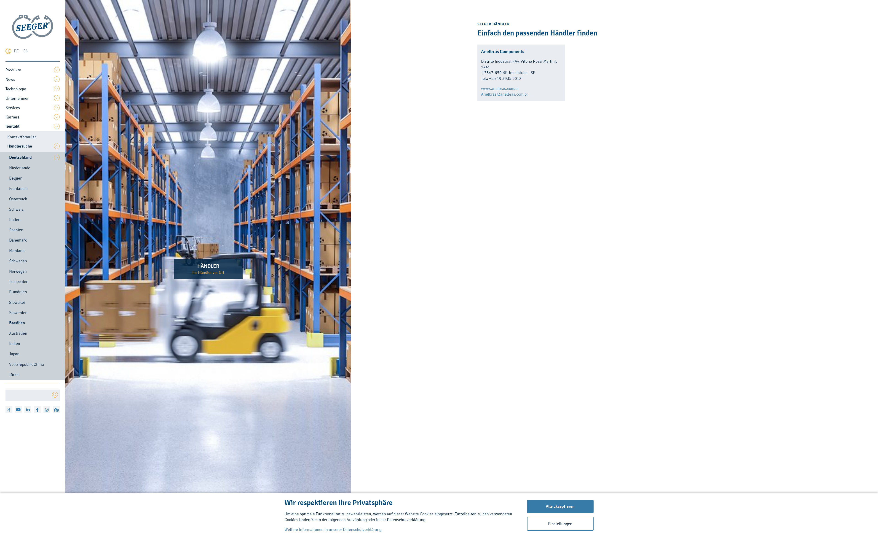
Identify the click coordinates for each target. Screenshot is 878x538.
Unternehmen (17, 98)
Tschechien (18, 281)
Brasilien (17, 322)
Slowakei (17, 302)
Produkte (13, 69)
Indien (14, 343)
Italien (14, 219)
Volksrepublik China (26, 364)
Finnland (16, 250)
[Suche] (55, 395)
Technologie (15, 88)
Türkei (14, 374)
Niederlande (19, 167)
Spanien (16, 229)
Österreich (18, 198)
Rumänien (18, 291)
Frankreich (18, 188)
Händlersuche (19, 146)
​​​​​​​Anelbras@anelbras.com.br (504, 94)
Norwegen (18, 271)
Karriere (12, 117)
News (10, 79)
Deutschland (20, 157)
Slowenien (18, 312)
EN (25, 50)
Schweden (18, 260)
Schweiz (16, 209)
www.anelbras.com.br (500, 88)
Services (12, 107)
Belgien (15, 178)
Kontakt (12, 126)
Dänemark (18, 240)
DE (16, 50)
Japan (14, 353)
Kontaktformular (21, 136)
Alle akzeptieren (560, 506)
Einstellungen (560, 523)
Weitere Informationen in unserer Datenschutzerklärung (332, 529)
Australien (18, 333)
